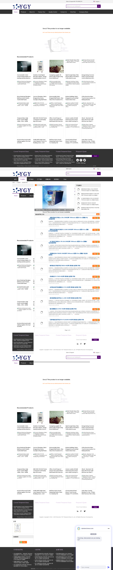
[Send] (108, 567)
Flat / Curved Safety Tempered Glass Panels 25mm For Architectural (43, 162)
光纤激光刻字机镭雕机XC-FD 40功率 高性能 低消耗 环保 (65, 287)
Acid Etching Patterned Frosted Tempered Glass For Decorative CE (64, 159)
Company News (83, 12)
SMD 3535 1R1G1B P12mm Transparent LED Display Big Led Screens (40, 119)
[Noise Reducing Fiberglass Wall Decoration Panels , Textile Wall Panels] (24, 82)
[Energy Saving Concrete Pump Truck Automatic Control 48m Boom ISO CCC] (89, 61)
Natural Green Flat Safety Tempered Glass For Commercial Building (43, 156)
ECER (94, 166)
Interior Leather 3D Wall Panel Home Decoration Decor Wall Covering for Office (72, 119)
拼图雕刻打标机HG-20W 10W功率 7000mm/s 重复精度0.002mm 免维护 (65, 561)
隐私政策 (33, 568)
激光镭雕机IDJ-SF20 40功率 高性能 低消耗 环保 (63, 309)
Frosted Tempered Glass (63, 151)
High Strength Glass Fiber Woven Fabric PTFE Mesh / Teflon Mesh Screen (72, 76)
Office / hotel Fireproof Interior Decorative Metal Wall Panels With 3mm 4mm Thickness (56, 119)
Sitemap (83, 163)
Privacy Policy (20, 166)
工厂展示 (39, 179)
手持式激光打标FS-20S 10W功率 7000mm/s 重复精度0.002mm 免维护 (65, 554)
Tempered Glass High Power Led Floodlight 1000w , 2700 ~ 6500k (22, 119)
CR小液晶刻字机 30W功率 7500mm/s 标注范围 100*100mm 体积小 (23, 565)
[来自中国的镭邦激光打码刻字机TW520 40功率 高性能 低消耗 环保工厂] (41, 269)
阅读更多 (70, 224)
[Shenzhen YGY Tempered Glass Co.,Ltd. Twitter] (85, 160)
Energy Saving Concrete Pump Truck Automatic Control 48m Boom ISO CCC (88, 76)
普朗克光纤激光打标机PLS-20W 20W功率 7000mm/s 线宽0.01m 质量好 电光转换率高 (54, 210)
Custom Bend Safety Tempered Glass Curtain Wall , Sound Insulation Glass (44, 159)
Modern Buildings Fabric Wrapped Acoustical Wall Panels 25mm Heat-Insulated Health (72, 98)
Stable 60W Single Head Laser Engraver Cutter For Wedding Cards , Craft (40, 141)
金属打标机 (59, 549)
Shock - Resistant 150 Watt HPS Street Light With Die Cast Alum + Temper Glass (87, 119)
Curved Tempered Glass (21, 151)
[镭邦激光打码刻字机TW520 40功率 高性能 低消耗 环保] (78, 208)
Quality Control (53, 12)
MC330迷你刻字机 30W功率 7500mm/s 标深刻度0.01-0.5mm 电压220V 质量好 (44, 554)
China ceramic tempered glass (32, 166)
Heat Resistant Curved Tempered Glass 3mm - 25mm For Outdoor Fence (23, 156)
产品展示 (22, 179)
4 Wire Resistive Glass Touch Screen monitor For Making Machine (88, 98)
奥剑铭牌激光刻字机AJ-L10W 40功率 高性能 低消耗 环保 (65, 298)
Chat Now (73, 12)
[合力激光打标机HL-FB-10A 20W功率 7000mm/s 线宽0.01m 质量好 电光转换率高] (78, 199)
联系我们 (56, 179)
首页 (15, 179)
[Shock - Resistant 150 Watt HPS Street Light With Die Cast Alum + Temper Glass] (89, 104)
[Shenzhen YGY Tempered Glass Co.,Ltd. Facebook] (81, 160)
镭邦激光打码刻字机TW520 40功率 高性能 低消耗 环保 (90, 208)
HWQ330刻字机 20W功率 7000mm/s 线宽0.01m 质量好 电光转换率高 (44, 557)
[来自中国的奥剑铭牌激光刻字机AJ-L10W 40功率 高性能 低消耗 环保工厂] (41, 301)
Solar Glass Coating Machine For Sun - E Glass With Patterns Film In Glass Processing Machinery (89, 141)
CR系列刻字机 (18, 549)
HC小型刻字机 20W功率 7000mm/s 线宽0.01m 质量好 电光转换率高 (44, 564)
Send (95, 156)
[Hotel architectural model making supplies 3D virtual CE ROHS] (24, 125)
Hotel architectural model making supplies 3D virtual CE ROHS (23, 141)
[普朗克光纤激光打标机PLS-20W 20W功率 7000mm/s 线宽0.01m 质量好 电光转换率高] (54, 197)
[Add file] (78, 567)
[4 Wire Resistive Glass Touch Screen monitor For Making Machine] (89, 82)
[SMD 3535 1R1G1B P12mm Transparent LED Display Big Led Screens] (40, 104)
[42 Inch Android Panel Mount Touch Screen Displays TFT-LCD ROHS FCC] (73, 125)
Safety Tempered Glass (42, 151)
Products (23, 12)
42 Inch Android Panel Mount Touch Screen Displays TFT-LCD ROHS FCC (72, 141)
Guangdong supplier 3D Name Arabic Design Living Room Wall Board (56, 76)
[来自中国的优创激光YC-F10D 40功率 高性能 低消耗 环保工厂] (41, 280)
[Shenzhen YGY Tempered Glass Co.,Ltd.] (22, 6)
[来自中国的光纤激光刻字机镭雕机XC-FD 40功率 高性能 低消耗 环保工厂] (41, 290)
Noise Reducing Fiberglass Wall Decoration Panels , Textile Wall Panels (24, 98)
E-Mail (78, 163)
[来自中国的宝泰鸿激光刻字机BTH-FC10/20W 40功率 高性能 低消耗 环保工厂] (41, 323)
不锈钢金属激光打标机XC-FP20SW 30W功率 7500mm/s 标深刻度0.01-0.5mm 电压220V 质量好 (22, 558)
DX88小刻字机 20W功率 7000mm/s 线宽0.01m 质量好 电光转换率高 (44, 561)
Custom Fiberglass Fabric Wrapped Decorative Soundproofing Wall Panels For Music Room (40, 98)
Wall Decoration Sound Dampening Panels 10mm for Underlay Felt (55, 141)
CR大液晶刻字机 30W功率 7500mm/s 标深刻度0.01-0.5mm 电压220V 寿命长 (23, 554)
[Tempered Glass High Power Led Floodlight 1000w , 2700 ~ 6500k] (24, 104)
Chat (65, 179)
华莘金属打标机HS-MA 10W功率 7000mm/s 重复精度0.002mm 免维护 (65, 557)
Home (15, 12)
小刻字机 (37, 549)
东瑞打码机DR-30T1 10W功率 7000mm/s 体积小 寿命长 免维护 (21, 562)
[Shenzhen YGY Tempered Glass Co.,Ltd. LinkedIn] (77, 160)
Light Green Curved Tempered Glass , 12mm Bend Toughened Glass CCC (23, 162)
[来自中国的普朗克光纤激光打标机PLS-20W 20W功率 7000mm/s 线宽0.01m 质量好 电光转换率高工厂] (41, 233)
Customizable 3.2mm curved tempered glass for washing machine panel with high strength (24, 76)
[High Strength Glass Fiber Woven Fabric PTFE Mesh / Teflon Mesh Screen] (73, 61)
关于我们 (31, 179)
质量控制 (48, 179)
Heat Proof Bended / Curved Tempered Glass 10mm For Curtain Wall (23, 159)
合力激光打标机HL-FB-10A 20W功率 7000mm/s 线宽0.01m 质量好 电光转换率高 (90, 199)
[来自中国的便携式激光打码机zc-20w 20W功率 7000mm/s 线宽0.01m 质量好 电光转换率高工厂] (41, 221)
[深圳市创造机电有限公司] (17, 528)
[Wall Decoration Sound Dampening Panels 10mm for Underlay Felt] (56, 125)
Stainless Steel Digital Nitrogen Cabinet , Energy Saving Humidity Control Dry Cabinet (39, 76)
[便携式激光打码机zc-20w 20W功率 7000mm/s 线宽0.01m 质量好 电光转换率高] (78, 190)
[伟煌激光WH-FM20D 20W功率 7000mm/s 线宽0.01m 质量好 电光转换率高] (78, 204)
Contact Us (64, 12)
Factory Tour (41, 12)
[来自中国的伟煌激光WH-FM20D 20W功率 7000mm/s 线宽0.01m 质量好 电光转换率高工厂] (41, 257)
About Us (32, 12)
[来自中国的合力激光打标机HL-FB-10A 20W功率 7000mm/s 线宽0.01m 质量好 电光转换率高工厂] (41, 245)
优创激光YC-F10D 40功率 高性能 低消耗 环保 (62, 276)
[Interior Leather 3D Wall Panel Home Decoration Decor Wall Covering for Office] (73, 104)
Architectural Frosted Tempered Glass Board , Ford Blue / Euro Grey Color (65, 156)
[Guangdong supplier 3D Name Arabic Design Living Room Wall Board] (56, 66)
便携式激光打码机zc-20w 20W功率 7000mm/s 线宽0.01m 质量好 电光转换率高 (90, 189)
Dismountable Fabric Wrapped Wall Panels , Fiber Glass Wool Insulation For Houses (56, 98)
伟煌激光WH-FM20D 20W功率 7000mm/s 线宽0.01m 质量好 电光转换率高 (90, 203)
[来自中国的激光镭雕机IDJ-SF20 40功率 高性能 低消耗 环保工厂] (41, 312)
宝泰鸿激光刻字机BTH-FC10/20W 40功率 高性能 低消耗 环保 (67, 319)
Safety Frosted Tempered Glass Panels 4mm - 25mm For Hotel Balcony (65, 162)
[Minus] (109, 528)
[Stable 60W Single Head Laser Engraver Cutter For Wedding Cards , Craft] (40, 125)
